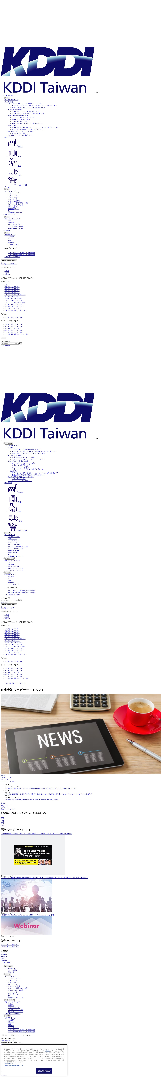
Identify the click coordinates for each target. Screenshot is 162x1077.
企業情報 (7, 230)
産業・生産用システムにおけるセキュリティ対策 (28, 107)
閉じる (7, 97)
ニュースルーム (13, 244)
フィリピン (14, 306)
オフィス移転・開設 (19, 133)
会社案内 (11, 237)
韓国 (12, 291)
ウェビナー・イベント (15, 228)
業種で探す (8, 137)
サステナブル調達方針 (21, 255)
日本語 (6, 271)
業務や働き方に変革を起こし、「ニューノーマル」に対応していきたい (36, 127)
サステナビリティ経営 (21, 253)
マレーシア (14, 304)
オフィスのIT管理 (14, 201)
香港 (12, 289)
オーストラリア (15, 310)
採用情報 (11, 242)
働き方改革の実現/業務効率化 (18, 115)
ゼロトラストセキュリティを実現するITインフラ (24, 104)
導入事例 (11, 222)
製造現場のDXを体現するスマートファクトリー (28, 129)
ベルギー (13, 330)
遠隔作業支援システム (15, 212)
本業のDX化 (12, 125)
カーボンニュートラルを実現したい (20, 135)
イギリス (13, 324)
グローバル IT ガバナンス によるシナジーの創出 (28, 113)
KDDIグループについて (12, 257)
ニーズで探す (9, 102)
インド (12, 308)
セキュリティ (12, 195)
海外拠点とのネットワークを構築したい (25, 111)
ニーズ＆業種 (9, 95)
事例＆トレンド (9, 214)
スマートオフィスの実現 (20, 121)
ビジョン (11, 239)
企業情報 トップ (9, 235)
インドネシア (15, 302)
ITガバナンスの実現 (15, 109)
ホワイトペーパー (14, 224)
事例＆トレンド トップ (12, 219)
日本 (6, 285)
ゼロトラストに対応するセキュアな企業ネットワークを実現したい (34, 105)
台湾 (12, 293)
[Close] (1, 262)
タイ (12, 297)
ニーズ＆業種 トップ (11, 100)
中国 (12, 287)
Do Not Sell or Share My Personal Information (44, 1071)
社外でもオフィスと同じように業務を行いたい (28, 123)
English (6, 273)
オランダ (13, 332)
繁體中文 (7, 274)
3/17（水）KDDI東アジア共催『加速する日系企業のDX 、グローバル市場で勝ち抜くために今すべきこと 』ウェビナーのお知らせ (48, 794)
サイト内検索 (5, 341)
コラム (10, 221)
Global (9, 264)
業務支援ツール (13, 209)
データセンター (13, 207)
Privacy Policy (9, 1063)
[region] (34, 1060)
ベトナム (13, 299)
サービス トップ (9, 191)
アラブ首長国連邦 (16, 334)
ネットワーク (12, 199)
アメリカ (13, 317)
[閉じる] (64, 1046)
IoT (9, 211)
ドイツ (12, 328)
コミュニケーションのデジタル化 (23, 117)
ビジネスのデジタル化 (15, 205)
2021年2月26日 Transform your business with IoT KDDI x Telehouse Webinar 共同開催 (31, 799)
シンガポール (15, 295)
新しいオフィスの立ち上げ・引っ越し (21, 131)
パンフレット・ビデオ (15, 226)
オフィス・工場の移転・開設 (18, 203)
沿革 (9, 240)
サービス (7, 187)
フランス (13, 326)
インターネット (13, 197)
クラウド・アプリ (14, 193)
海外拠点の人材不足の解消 (21, 119)
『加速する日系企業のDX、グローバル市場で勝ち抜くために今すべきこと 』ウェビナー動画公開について (40, 788)
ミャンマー (14, 300)
